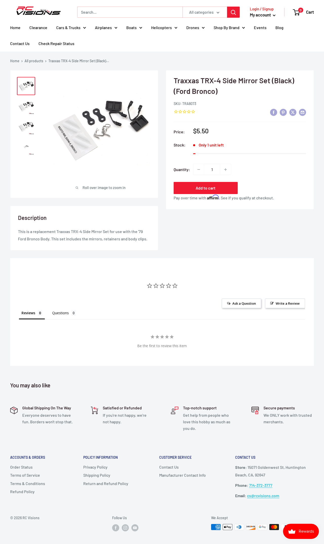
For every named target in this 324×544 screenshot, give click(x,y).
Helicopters (161, 27)
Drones (192, 27)
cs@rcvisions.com (263, 495)
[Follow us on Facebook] (115, 527)
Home (15, 27)
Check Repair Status (56, 43)
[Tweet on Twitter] (292, 112)
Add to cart (205, 188)
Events (260, 27)
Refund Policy (22, 491)
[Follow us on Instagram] (125, 527)
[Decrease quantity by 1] (198, 169)
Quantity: (182, 169)
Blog (279, 27)
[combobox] (130, 12)
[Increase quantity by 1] (225, 169)
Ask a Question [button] (244, 303)
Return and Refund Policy (105, 483)
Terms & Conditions (27, 483)
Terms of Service (25, 475)
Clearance (38, 27)
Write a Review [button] (288, 303)
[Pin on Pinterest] (283, 112)
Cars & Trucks (68, 27)
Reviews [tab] (28, 312)
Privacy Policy (95, 467)
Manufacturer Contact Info (182, 475)
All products (34, 61)
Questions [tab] (60, 312)
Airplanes (103, 27)
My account (261, 14)
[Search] (233, 12)
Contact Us (20, 43)
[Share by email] (302, 112)
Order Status (21, 467)
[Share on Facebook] (273, 112)
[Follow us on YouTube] (134, 527)
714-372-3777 (260, 485)
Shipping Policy (96, 475)
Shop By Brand (226, 27)
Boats (131, 27)
